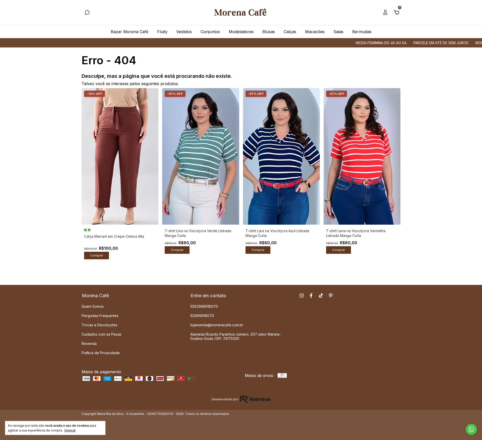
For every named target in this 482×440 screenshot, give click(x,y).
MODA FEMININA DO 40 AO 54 (365, 43)
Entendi (70, 430)
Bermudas (362, 31)
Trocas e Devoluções (99, 325)
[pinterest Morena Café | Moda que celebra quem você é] (330, 295)
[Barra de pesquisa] (87, 13)
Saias (338, 31)
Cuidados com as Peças (102, 334)
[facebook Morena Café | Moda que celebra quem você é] (311, 295)
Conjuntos (210, 31)
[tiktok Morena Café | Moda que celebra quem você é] (321, 295)
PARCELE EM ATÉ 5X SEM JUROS (425, 43)
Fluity (162, 31)
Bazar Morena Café (129, 31)
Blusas (268, 31)
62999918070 (202, 315)
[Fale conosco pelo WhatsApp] (471, 429)
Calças (290, 31)
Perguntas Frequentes (100, 315)
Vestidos (184, 31)
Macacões (315, 31)
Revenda (89, 343)
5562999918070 (204, 306)
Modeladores (241, 31)
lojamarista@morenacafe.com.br (216, 325)
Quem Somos (93, 306)
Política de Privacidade (101, 353)
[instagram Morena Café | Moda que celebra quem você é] (301, 295)
